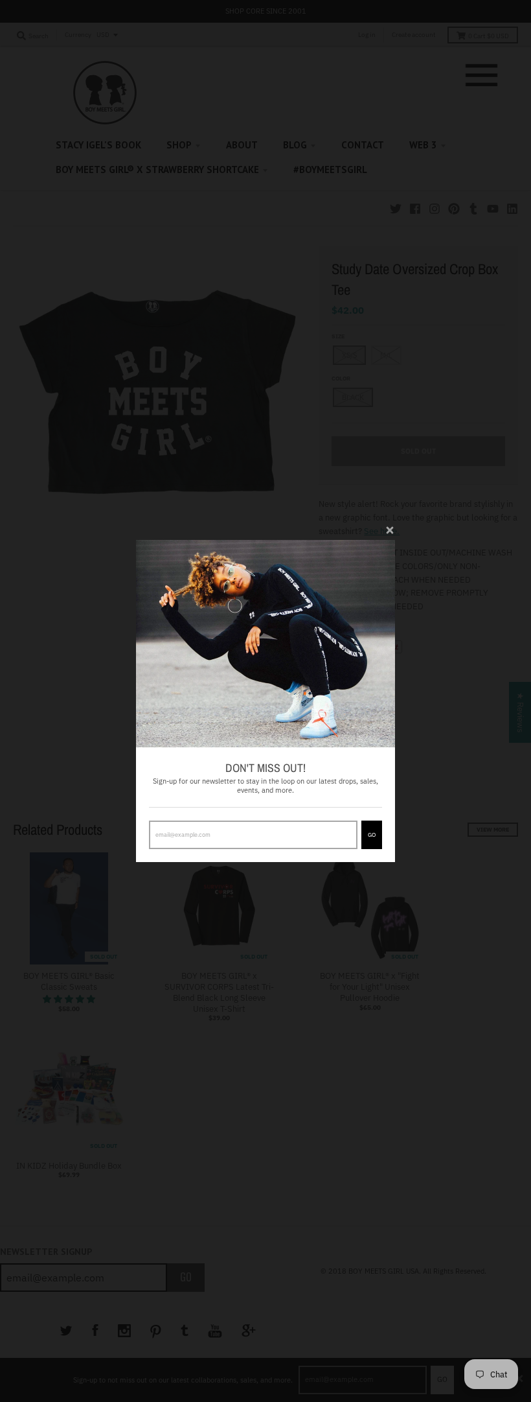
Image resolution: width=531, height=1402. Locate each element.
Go (372, 834)
